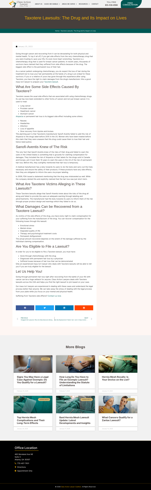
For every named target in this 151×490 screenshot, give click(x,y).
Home (57, 31)
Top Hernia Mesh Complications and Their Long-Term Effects (31, 420)
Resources (83, 4)
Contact (95, 4)
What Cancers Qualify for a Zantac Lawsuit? (117, 419)
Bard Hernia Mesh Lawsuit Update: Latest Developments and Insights (74, 420)
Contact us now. (54, 296)
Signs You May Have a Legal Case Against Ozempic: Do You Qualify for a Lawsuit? (33, 380)
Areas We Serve (68, 4)
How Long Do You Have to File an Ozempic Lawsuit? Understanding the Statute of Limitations (74, 381)
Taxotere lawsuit (51, 82)
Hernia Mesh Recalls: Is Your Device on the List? (115, 378)
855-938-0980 (111, 5)
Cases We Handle (51, 4)
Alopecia (19, 116)
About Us (38, 4)
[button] (25, 307)
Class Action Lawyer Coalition (71, 487)
